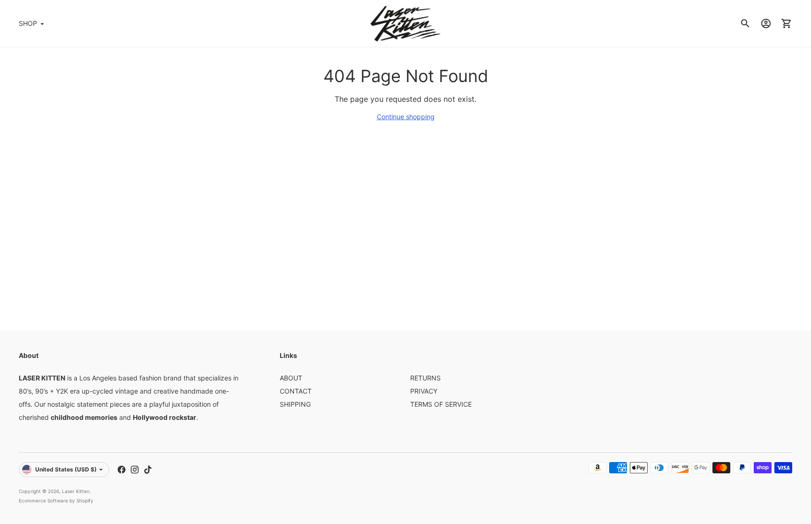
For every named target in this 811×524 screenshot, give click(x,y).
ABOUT (291, 378)
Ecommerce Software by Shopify (56, 500)
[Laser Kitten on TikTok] (148, 469)
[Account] (766, 23)
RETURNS (425, 378)
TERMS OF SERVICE (441, 404)
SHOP (28, 23)
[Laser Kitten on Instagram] (134, 469)
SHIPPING (295, 404)
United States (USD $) (66, 469)
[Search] (745, 23)
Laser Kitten (76, 491)
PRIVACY (423, 391)
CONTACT (296, 391)
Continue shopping (406, 117)
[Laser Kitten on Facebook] (121, 469)
